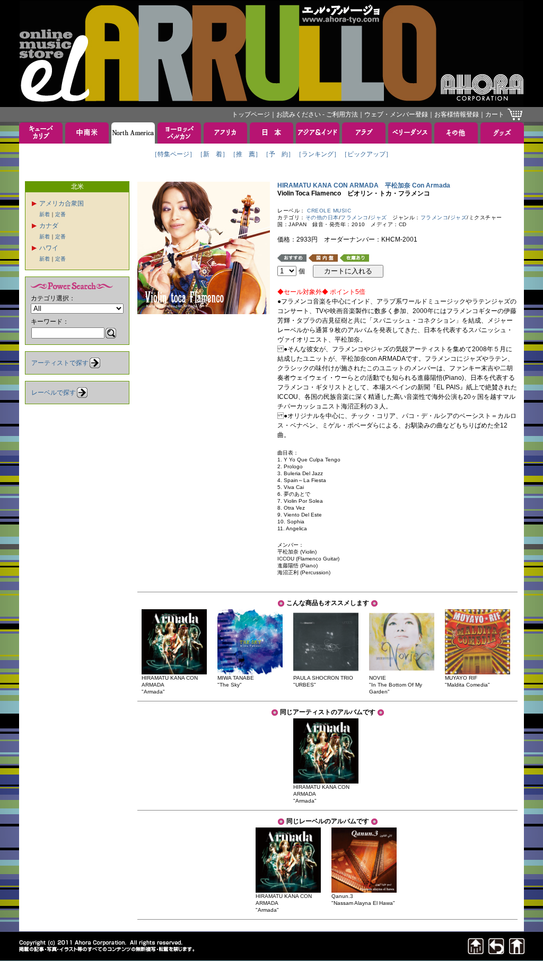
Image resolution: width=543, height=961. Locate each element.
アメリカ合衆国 (61, 203)
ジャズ (378, 217)
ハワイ (48, 248)
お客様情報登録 (456, 114)
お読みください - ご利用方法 (317, 114)
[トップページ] (517, 951)
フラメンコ (354, 217)
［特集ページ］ (173, 154)
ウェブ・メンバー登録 (396, 114)
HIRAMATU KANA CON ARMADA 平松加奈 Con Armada (363, 185)
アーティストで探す (60, 363)
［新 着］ (213, 154)
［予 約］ (278, 154)
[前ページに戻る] (496, 951)
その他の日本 (322, 217)
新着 (44, 214)
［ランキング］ (317, 154)
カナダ (48, 225)
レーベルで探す (53, 392)
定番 (60, 214)
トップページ (251, 114)
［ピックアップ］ (366, 154)
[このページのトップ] (476, 951)
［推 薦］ (245, 154)
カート (494, 114)
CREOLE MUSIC (329, 210)
